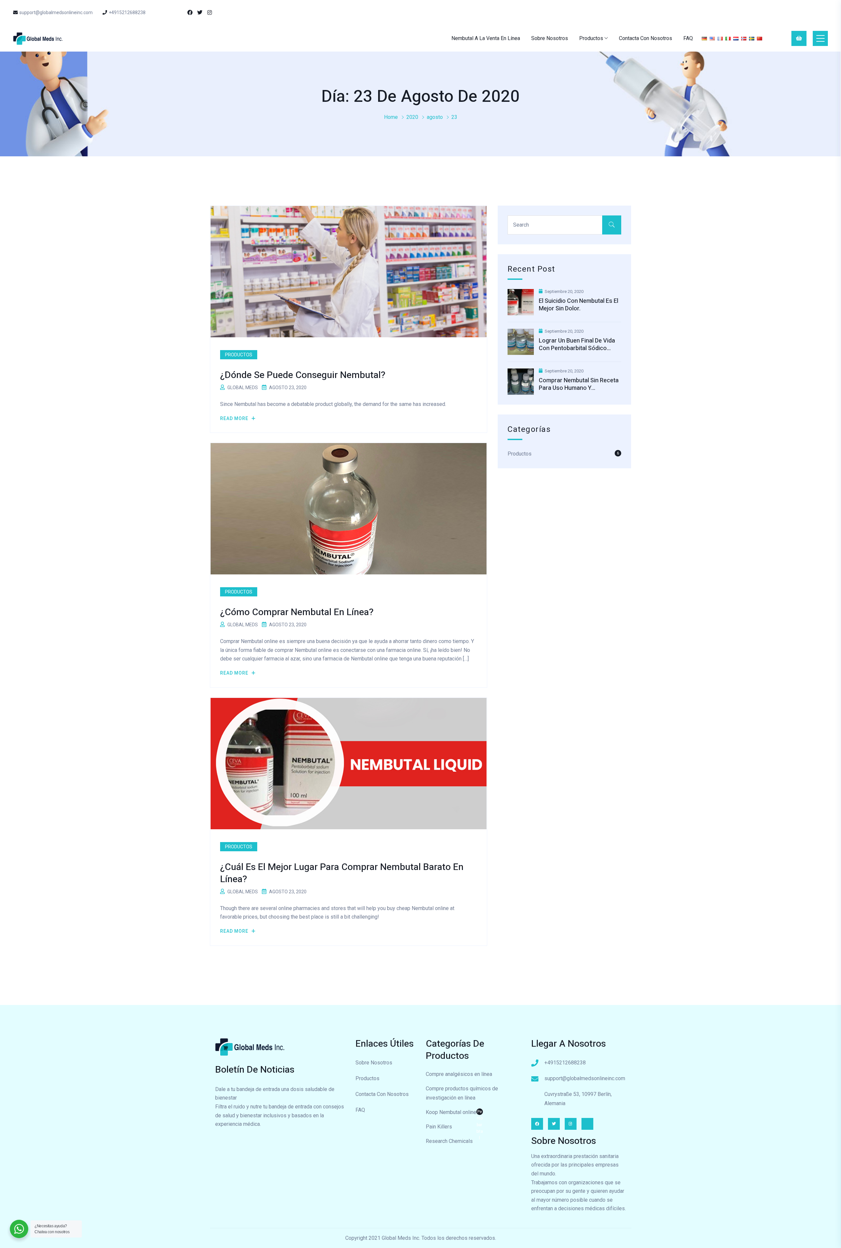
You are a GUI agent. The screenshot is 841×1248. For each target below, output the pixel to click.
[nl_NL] (736, 38)
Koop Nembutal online (454, 1113)
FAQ (688, 38)
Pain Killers (439, 1127)
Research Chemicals (449, 1141)
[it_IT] (728, 38)
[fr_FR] (720, 38)
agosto (435, 117)
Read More (235, 418)
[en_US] (712, 38)
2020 (412, 117)
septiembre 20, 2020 (564, 291)
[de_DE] (704, 38)
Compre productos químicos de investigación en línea (462, 1093)
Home (391, 117)
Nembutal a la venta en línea (485, 38)
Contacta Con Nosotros (645, 38)
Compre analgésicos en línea (459, 1074)
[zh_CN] (759, 38)
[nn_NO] (743, 38)
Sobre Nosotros (549, 38)
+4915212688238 (127, 12)
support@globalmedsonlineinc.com (56, 12)
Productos (591, 38)
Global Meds (242, 387)
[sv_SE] (751, 38)
